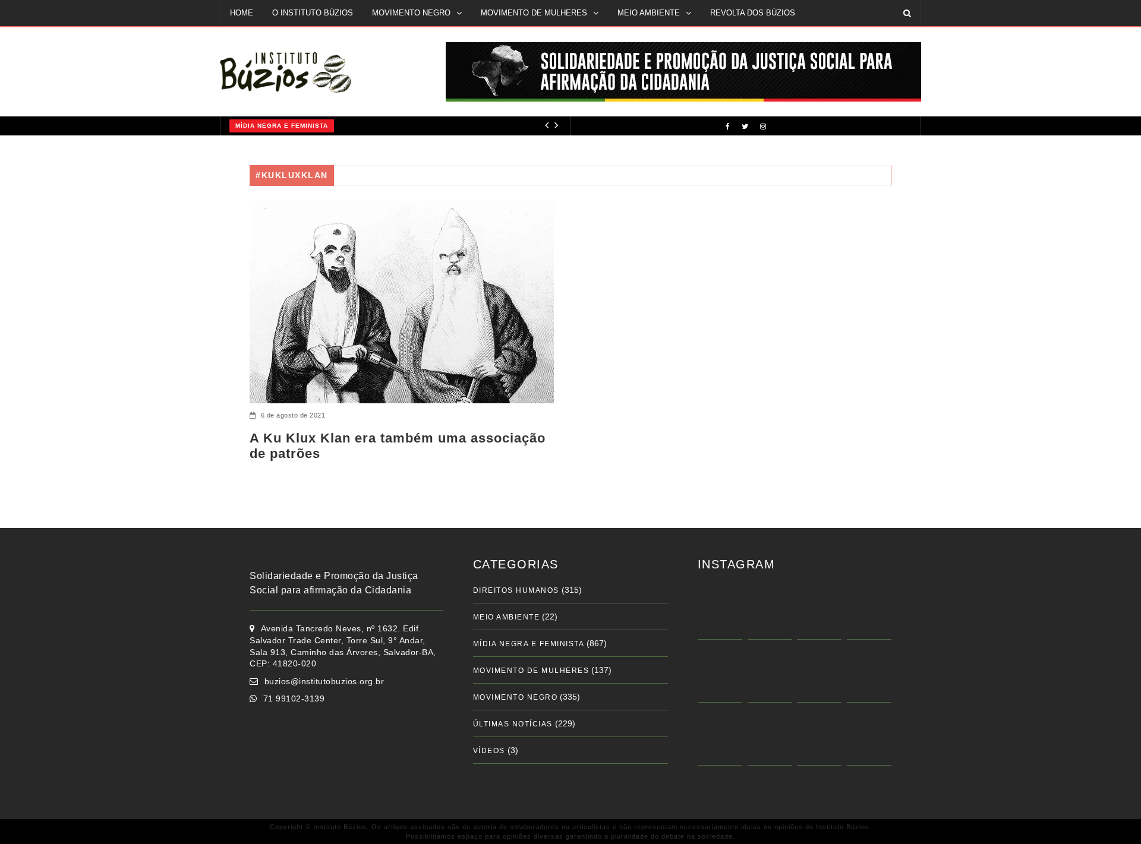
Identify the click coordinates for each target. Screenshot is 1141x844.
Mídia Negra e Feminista (281, 125)
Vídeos (489, 751)
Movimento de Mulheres (531, 670)
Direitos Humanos (516, 590)
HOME (241, 12)
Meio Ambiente (506, 617)
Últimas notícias (513, 724)
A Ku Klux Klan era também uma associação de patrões (398, 446)
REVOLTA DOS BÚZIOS (752, 12)
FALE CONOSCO (260, 38)
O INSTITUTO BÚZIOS (312, 12)
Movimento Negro (515, 697)
